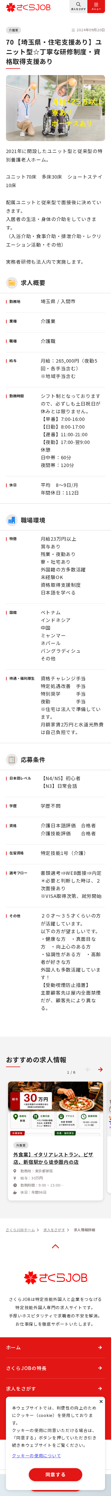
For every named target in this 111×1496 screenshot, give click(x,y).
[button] (100, 1069)
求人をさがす (21, 1388)
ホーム (13, 1347)
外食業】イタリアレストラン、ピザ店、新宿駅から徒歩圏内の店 (53, 1158)
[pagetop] (55, 1246)
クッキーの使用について (36, 1455)
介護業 (13, 30)
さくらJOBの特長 (26, 1368)
